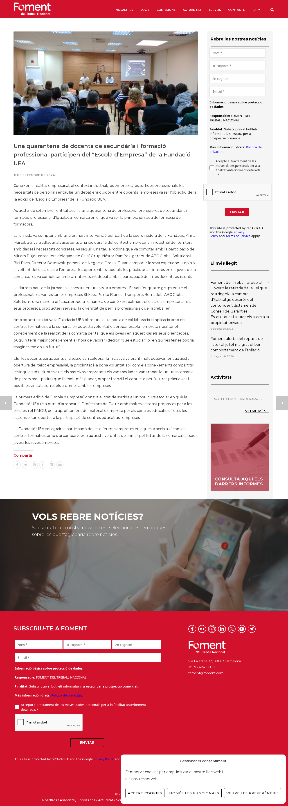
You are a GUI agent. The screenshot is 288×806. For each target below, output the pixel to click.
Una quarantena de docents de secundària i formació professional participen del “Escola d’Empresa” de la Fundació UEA (102, 155)
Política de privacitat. (67, 695)
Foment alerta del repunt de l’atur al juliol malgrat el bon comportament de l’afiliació (237, 344)
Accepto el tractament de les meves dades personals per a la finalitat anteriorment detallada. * (83, 707)
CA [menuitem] (254, 9)
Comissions (86, 800)
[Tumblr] (42, 465)
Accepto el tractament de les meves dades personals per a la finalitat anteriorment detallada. (238, 165)
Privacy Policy (104, 759)
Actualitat (105, 800)
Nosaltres (49, 800)
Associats (67, 800)
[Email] (59, 465)
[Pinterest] (34, 465)
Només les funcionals (194, 793)
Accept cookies (145, 793)
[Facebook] (17, 465)
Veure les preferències (252, 793)
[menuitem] (256, 10)
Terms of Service (238, 236)
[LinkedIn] (51, 465)
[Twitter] (25, 465)
